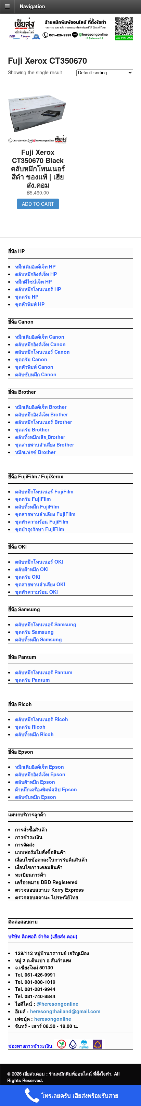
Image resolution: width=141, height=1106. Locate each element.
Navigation (32, 6)
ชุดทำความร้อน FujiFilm (41, 521)
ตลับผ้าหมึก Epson (35, 781)
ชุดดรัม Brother (32, 429)
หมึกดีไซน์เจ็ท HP (33, 281)
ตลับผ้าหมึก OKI (32, 569)
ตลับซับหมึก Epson (35, 796)
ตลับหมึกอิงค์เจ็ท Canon (40, 344)
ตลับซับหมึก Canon (35, 374)
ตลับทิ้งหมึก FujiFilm (37, 506)
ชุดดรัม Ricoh (30, 726)
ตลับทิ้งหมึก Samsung (38, 639)
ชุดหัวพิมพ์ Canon (34, 366)
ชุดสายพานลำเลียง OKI (40, 584)
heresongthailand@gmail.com (65, 1011)
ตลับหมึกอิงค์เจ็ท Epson (40, 774)
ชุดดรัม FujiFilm (33, 498)
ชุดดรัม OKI (27, 576)
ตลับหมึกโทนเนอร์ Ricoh (41, 719)
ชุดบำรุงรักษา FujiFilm (39, 529)
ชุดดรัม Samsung (34, 631)
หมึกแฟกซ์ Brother (35, 452)
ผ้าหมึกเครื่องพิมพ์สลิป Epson (46, 789)
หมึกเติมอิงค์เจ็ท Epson (39, 766)
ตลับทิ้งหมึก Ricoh (34, 734)
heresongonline (52, 1018)
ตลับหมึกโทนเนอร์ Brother (43, 421)
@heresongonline (57, 1003)
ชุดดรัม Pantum (32, 679)
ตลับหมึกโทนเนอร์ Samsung (45, 624)
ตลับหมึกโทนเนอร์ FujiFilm (44, 491)
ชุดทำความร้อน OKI (36, 591)
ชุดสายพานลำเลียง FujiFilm (45, 514)
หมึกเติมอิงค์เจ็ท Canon (39, 336)
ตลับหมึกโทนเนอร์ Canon (42, 351)
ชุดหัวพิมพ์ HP (29, 304)
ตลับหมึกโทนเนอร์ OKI (39, 561)
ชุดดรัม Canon (31, 359)
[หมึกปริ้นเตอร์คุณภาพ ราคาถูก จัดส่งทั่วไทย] (70, 36)
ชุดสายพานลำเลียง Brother (44, 444)
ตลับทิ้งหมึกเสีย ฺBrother (40, 436)
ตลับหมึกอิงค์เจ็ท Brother (41, 414)
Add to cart (38, 203)
